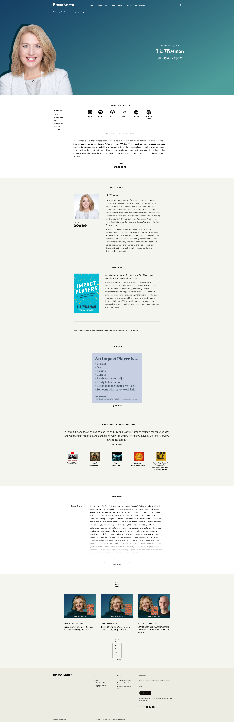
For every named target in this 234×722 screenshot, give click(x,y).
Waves (116, 463)
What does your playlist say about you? (117, 424)
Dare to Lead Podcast (68, 12)
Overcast (112, 116)
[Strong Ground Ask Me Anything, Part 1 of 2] (117, 606)
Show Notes (58, 123)
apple (90, 116)
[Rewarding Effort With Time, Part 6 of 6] (154, 606)
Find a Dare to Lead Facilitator (100, 685)
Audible (125, 116)
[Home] (63, 4)
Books (90, 5)
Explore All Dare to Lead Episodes (117, 650)
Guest (56, 120)
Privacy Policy (143, 700)
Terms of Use (165, 698)
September (138, 463)
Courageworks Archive (124, 680)
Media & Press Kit (99, 682)
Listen (56, 114)
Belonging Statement (119, 719)
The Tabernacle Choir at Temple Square (160, 468)
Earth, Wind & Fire (138, 465)
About (113, 5)
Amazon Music (149, 117)
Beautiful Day (72, 463)
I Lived (94, 463)
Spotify (100, 116)
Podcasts (99, 5)
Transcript (58, 129)
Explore (120, 5)
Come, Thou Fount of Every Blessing (160, 464)
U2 (72, 465)
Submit (145, 693)
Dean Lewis (116, 465)
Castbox (136, 116)
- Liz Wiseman (117, 444)
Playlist (57, 126)
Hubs (106, 5)
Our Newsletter (140, 5)
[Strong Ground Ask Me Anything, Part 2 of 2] (80, 606)
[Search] (180, 5)
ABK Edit (129, 5)
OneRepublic (94, 465)
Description (58, 117)
